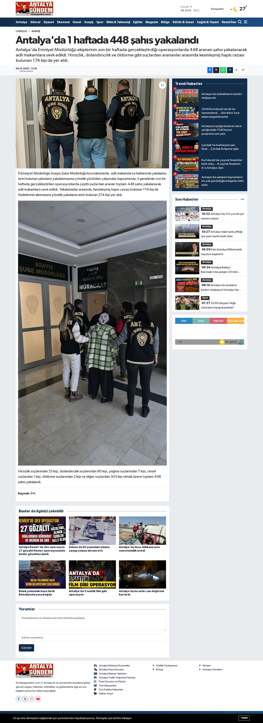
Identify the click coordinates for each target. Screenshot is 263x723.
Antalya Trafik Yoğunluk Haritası (117, 677)
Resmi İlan (229, 22)
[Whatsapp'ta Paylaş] (223, 70)
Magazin (151, 22)
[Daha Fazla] (230, 70)
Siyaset (48, 22)
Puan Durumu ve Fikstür (112, 681)
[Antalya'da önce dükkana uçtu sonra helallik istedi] (142, 530)
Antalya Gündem (212, 669)
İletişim (207, 665)
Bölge (165, 22)
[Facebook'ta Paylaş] (209, 70)
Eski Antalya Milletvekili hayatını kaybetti (221, 252)
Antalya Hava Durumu (111, 669)
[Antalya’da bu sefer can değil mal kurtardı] (142, 574)
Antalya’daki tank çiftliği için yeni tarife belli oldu (221, 234)
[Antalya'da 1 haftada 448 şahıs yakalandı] (92, 123)
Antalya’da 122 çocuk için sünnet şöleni (222, 216)
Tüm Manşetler (107, 685)
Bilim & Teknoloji (118, 22)
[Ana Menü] (244, 22)
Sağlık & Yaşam (208, 22)
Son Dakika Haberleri (111, 689)
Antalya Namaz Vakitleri (112, 673)
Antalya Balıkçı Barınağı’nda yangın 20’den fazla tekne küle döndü (219, 270)
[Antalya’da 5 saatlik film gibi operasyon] (92, 574)
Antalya (21, 22)
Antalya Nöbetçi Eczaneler (114, 665)
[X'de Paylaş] (216, 70)
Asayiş (88, 22)
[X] (25, 699)
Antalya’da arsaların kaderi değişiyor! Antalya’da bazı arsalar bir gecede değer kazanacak (221, 288)
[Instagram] (32, 699)
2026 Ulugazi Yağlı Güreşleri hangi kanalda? (218, 305)
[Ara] (240, 22)
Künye (159, 669)
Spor (99, 22)
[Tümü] (242, 199)
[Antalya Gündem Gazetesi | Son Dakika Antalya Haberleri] (34, 9)
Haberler (21, 31)
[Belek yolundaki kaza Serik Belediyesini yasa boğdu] (42, 574)
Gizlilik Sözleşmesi (166, 665)
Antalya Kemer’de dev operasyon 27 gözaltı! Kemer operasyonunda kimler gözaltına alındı (42, 550)
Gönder (26, 647)
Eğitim (137, 22)
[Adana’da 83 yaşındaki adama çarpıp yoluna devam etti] (92, 530)
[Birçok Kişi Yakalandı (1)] (92, 333)
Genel (77, 22)
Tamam (244, 718)
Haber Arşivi (106, 693)
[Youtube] (38, 699)
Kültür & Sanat (183, 22)
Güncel (35, 22)
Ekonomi (63, 22)
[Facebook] (19, 699)
